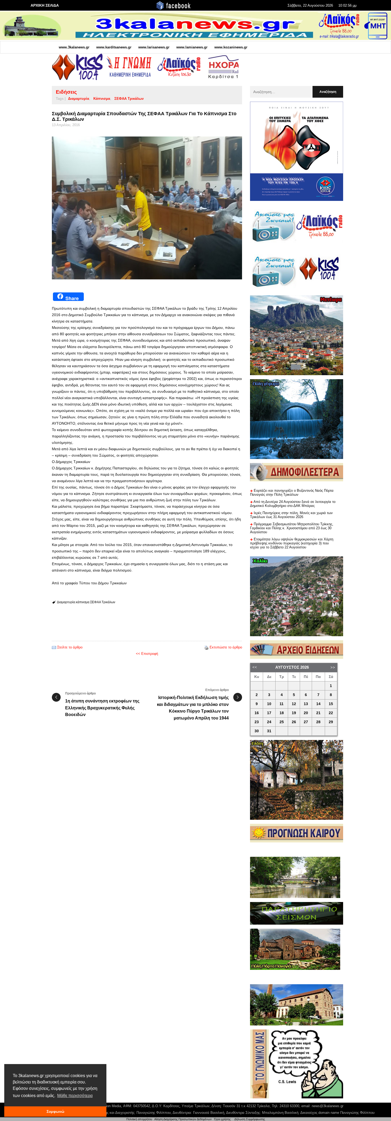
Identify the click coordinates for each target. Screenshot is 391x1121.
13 (306, 704)
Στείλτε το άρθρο (69, 647)
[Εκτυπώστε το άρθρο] (206, 647)
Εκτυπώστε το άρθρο (226, 647)
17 (269, 713)
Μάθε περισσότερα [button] (75, 1095)
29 (331, 722)
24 (269, 722)
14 (318, 704)
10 (269, 704)
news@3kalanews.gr (327, 1106)
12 (294, 704)
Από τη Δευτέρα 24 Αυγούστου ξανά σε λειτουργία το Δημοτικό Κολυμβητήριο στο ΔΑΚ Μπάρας (292, 504)
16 (257, 713)
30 (257, 731)
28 (318, 722)
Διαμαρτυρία (78, 99)
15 (331, 704)
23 (257, 722)
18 (282, 713)
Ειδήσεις (66, 92)
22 (331, 713)
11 (282, 704)
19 (294, 713)
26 (294, 722)
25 (282, 722)
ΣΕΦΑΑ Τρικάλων (129, 99)
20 (306, 713)
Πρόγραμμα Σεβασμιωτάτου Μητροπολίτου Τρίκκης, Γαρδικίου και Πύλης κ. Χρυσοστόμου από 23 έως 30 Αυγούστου (291, 528)
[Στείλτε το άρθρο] (54, 647)
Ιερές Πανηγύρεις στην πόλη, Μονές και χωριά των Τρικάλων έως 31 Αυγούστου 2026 (291, 515)
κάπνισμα (101, 99)
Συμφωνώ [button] (55, 1111)
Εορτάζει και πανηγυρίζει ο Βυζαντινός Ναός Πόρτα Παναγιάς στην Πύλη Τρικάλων (292, 493)
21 (318, 713)
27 (306, 722)
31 (269, 731)
